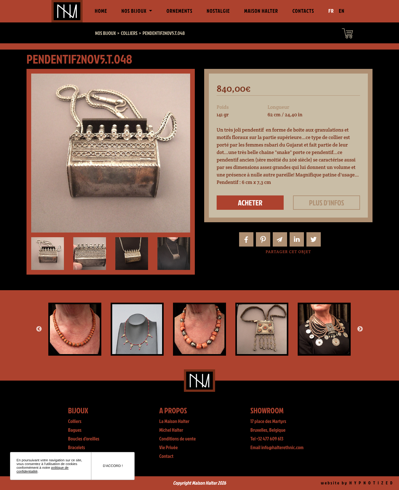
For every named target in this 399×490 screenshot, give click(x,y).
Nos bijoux (105, 33)
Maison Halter (261, 11)
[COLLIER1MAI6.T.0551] (75, 329)
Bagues (74, 430)
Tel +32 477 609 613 (266, 438)
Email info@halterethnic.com (277, 447)
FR (331, 11)
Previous (39, 329)
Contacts (303, 11)
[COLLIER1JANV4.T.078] (199, 329)
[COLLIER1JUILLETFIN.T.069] (262, 329)
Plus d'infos (326, 202)
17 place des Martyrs (268, 421)
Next (360, 329)
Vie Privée (168, 447)
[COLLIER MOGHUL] (137, 329)
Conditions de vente (177, 438)
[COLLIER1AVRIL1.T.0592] (324, 329)
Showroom (267, 410)
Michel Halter (171, 430)
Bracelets (76, 447)
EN (341, 11)
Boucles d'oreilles (83, 438)
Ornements (179, 11)
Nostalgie (218, 11)
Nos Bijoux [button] (134, 11)
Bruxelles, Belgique (268, 430)
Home (102, 11)
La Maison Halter (174, 421)
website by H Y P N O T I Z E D (357, 483)
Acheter (250, 202)
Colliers (74, 421)
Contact (166, 456)
